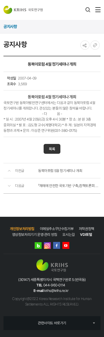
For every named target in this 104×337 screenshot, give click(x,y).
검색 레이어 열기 (87, 9)
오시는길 (68, 234)
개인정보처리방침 (22, 229)
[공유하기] (85, 45)
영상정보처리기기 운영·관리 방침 (34, 234)
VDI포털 (86, 234)
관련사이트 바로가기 (52, 323)
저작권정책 (86, 229)
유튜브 (65, 245)
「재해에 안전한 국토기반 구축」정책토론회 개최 (69, 186)
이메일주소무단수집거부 (57, 229)
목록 (52, 149)
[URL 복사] (95, 45)
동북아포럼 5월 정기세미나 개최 (60, 170)
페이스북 (56, 245)
